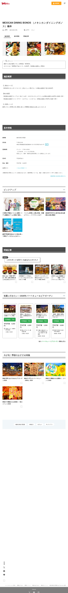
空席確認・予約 (9, 319)
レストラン (50, 424)
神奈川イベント (44, 585)
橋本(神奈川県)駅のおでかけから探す (58, 585)
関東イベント (28, 585)
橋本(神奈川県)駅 (20, 424)
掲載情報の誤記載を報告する (58, 176)
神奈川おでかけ (35, 585)
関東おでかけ (20, 585)
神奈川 (31, 424)
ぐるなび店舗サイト (22, 168)
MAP (47, 144)
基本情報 (8, 127)
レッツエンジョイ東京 (10, 585)
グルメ (40, 424)
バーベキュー (46, 341)
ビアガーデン (55, 341)
